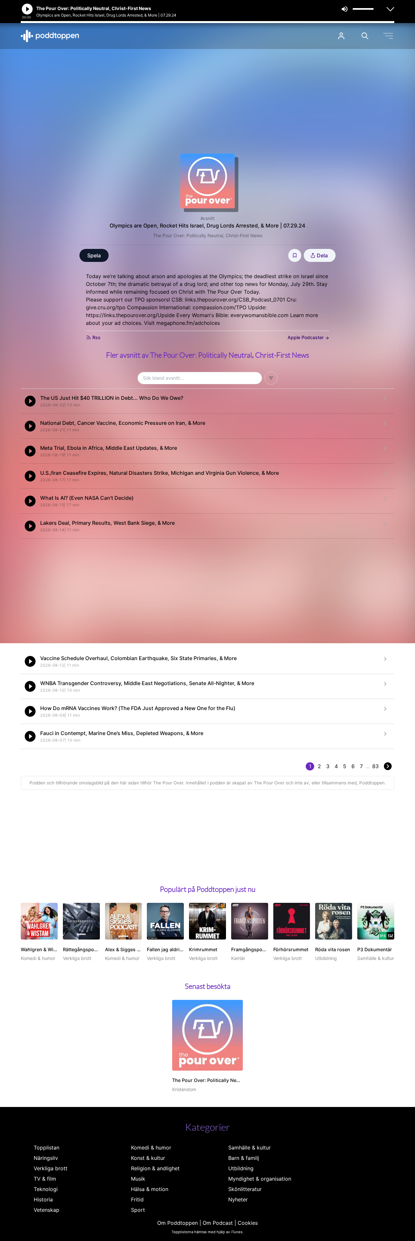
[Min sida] (341, 36)
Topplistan (46, 1147)
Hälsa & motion (149, 1189)
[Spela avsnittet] (30, 401)
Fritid (137, 1199)
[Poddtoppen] (50, 36)
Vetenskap (46, 1210)
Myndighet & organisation (259, 1178)
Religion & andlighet (155, 1168)
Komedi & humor (151, 1147)
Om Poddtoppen (177, 1223)
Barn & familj (243, 1158)
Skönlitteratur (245, 1189)
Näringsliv (46, 1158)
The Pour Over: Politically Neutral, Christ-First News (207, 235)
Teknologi (46, 1189)
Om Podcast (218, 1223)
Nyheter (238, 1199)
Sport (138, 1210)
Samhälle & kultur (249, 1147)
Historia (43, 1199)
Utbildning (241, 1168)
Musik (138, 1178)
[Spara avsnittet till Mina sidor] (294, 255)
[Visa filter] (271, 378)
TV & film (45, 1178)
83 (375, 766)
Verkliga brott (50, 1168)
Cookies (248, 1223)
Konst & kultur (148, 1158)
